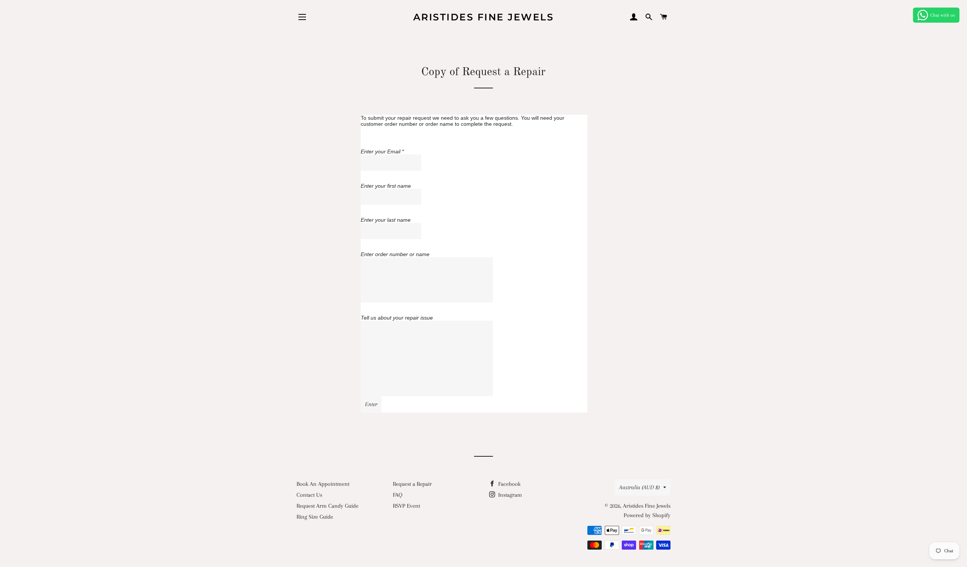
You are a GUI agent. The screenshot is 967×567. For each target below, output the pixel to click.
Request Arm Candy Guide (327, 505)
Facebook (509, 483)
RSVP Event (406, 505)
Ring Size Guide (315, 516)
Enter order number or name (395, 254)
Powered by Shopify (647, 515)
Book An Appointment (323, 483)
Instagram (509, 494)
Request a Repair (412, 483)
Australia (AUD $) (639, 487)
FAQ (397, 494)
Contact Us (309, 494)
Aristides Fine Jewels (483, 17)
